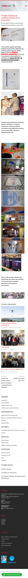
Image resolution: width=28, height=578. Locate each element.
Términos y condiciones (6, 543)
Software (3, 432)
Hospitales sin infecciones (9, 472)
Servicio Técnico (5, 440)
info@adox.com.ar (5, 497)
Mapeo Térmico (4, 442)
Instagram (3, 520)
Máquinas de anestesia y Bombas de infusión (11, 417)
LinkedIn (3, 523)
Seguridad (3, 420)
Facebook (3, 519)
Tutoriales (3, 460)
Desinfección (4, 400)
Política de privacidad (6, 545)
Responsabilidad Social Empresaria (9, 536)
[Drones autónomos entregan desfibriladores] (12, 314)
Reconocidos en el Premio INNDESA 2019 (12, 369)
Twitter (2, 521)
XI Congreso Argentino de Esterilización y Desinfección (13, 477)
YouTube (3, 524)
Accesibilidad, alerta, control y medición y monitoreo (13, 430)
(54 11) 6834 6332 (7, 508)
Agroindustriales (5, 423)
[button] (12, 574)
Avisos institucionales (16, 23)
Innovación (20, 25)
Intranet (3, 541)
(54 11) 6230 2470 (6, 501)
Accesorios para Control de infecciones (10, 408)
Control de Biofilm (5, 402)
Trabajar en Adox (5, 539)
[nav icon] (26, 5)
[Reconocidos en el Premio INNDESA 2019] (12, 360)
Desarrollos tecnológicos (8, 25)
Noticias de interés (15, 327)
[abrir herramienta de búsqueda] (14, 6)
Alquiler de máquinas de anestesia (9, 445)
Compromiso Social (5, 455)
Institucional (13, 371)
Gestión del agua (6, 469)
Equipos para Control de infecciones (9, 415)
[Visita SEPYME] (12, 338)
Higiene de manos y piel (6, 405)
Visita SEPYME (5, 347)
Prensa (12, 349)
